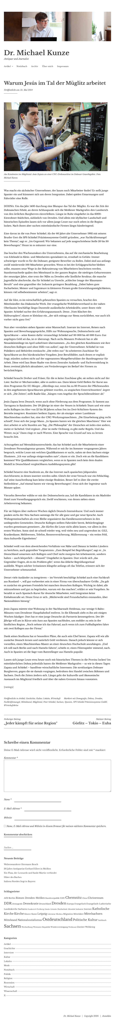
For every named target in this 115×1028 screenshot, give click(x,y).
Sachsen (60, 702)
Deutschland (45, 904)
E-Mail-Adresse (13, 808)
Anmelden (106, 1016)
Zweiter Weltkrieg (86, 927)
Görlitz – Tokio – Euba (92, 721)
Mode (7, 965)
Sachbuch (102, 920)
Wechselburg (27, 927)
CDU (62, 898)
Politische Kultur (85, 920)
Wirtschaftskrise (11, 705)
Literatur (52, 914)
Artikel (7, 66)
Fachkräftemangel (12, 702)
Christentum (95, 897)
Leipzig (42, 913)
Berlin (12, 898)
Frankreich (32, 909)
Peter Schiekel (49, 702)
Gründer (53, 909)
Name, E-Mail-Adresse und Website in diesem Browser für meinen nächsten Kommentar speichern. (56, 826)
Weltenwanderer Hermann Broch (21, 864)
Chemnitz (73, 898)
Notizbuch (22, 66)
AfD (6, 898)
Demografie (81, 698)
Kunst (34, 914)
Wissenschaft (10, 991)
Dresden (98, 698)
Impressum (63, 66)
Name (8, 799)
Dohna (91, 698)
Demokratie (31, 903)
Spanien (68, 702)
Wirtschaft (55, 698)
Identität (71, 909)
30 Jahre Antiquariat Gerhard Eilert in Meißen (27, 868)
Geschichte (30, 698)
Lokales (46, 698)
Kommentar (11, 757)
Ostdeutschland (57, 919)
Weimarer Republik (41, 927)
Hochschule (62, 909)
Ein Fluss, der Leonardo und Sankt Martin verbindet (30, 873)
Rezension (9, 982)
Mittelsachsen (93, 913)
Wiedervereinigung (59, 927)
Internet (88, 909)
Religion (8, 978)
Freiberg (40, 909)
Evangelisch (80, 904)
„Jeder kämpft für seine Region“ (30, 721)
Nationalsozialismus (30, 920)
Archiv (34, 66)
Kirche (19, 913)
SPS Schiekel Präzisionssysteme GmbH (90, 702)
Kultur (39, 698)
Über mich (47, 66)
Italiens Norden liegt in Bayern (19, 881)
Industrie (79, 909)
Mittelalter (78, 914)
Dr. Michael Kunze (36, 53)
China (84, 898)
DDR (8, 903)
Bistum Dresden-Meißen (30, 897)
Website (8, 817)
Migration (68, 914)
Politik (7, 974)
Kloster (27, 914)
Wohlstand (72, 927)
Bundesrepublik (52, 898)
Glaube (47, 909)
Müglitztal (37, 702)
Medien (59, 914)
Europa (70, 904)
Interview (9, 952)
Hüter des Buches (12, 877)
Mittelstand (26, 702)
